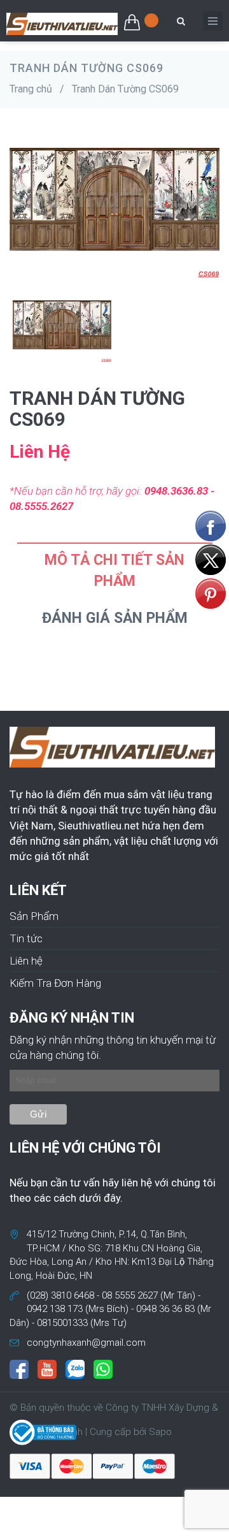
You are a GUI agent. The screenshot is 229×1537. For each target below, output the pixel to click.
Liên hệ (26, 960)
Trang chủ (31, 89)
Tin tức (26, 938)
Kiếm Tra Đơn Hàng (55, 983)
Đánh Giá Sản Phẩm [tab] (115, 618)
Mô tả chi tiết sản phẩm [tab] (114, 570)
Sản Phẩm (34, 916)
